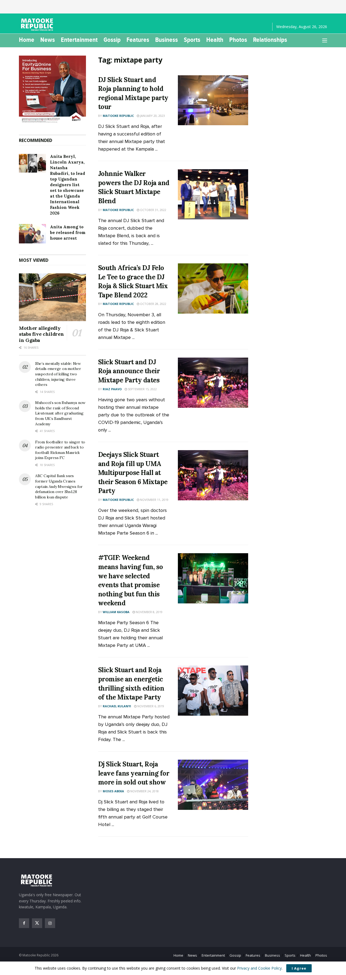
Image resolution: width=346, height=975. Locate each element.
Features (138, 40)
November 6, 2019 (150, 706)
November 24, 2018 (144, 791)
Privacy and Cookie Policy (259, 968)
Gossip (112, 40)
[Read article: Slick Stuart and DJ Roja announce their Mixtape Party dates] (213, 383)
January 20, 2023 (152, 116)
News (47, 40)
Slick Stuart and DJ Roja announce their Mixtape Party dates (129, 371)
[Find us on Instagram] (50, 923)
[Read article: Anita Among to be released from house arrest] (32, 233)
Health (214, 40)
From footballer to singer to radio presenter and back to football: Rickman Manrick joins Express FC (60, 450)
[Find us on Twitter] (37, 923)
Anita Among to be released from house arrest (67, 232)
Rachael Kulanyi (117, 706)
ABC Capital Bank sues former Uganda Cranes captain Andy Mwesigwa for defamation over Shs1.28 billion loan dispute (59, 486)
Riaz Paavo (112, 389)
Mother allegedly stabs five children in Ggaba (41, 334)
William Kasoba (116, 612)
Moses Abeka (113, 791)
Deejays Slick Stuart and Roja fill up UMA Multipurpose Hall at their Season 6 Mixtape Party (133, 472)
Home (26, 40)
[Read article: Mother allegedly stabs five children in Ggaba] (52, 297)
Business (166, 40)
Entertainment (79, 40)
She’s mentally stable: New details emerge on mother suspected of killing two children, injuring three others (58, 374)
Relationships (270, 40)
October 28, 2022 (152, 304)
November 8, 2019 (148, 612)
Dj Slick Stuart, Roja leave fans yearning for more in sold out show (133, 773)
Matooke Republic (118, 116)
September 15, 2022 (142, 389)
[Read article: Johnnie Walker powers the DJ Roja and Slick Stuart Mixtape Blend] (213, 194)
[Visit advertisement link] (52, 90)
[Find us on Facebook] (24, 923)
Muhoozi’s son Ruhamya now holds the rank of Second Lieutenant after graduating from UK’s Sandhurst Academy (60, 413)
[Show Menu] (324, 40)
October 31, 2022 (152, 210)
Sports (192, 40)
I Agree (299, 968)
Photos (238, 40)
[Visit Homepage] (38, 24)
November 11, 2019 (153, 500)
